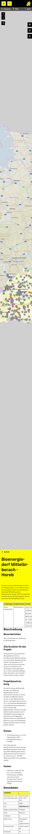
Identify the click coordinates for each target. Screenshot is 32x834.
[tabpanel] (16, 299)
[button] (9, 3)
